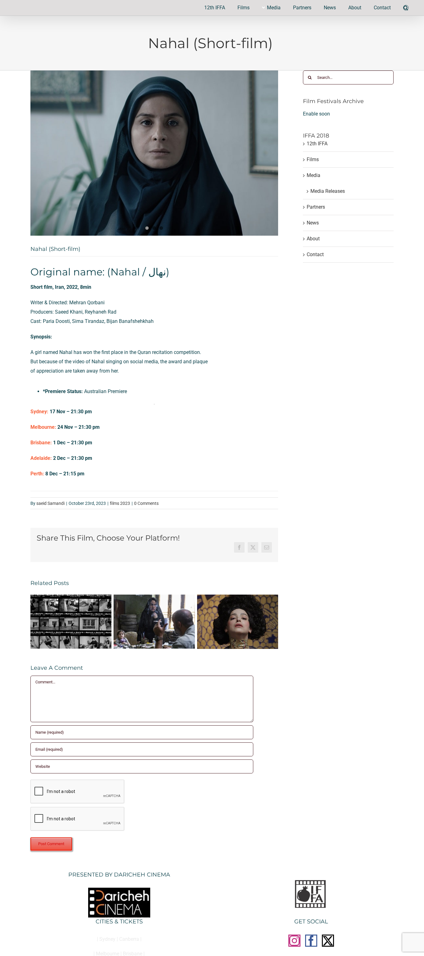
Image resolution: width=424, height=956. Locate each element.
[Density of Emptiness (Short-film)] (70, 597)
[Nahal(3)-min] (154, 153)
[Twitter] (328, 941)
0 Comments (146, 503)
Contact (315, 254)
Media (313, 175)
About (313, 239)
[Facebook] (311, 941)
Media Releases (327, 191)
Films (313, 159)
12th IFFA (317, 144)
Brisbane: (41, 443)
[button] (406, 8)
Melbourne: (43, 427)
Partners (316, 207)
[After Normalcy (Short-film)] (154, 597)
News (313, 223)
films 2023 (120, 503)
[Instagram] (294, 941)
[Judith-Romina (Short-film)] (237, 597)
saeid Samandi (50, 503)
